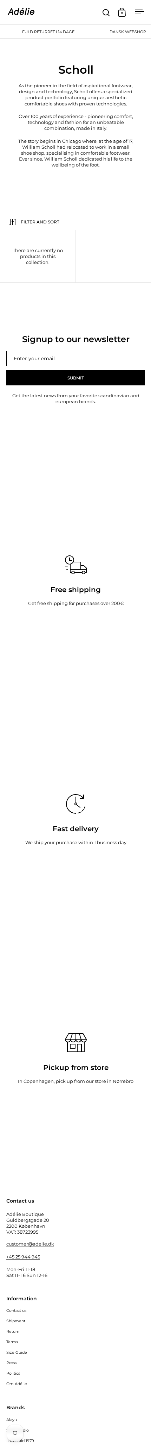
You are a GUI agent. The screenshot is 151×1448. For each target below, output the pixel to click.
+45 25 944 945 (23, 1256)
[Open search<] (106, 12)
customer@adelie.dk (30, 1244)
